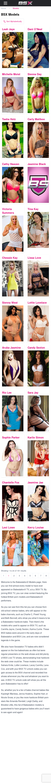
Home (3, 8)
